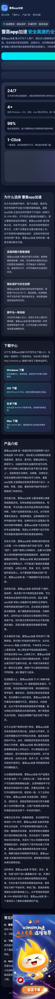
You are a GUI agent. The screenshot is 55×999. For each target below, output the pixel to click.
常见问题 (37, 15)
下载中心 (16, 15)
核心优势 (5, 15)
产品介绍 (26, 15)
